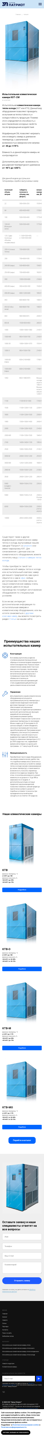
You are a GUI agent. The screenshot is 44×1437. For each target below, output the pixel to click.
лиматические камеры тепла (21, 1345)
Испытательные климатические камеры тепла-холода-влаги (20, 1351)
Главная (18, 14)
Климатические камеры (9, 1367)
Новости (4, 1320)
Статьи (12, 619)
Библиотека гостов (8, 1336)
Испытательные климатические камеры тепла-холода (18, 1355)
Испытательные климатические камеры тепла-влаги (18, 1348)
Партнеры (5, 1326)
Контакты (5, 1330)
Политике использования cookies (26, 1425)
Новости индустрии (8, 1363)
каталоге (27, 545)
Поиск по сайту (7, 1333)
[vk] (3, 1392)
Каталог (26, 14)
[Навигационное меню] (40, 4)
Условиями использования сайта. (27, 1408)
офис (23, 578)
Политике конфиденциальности (13, 1427)
